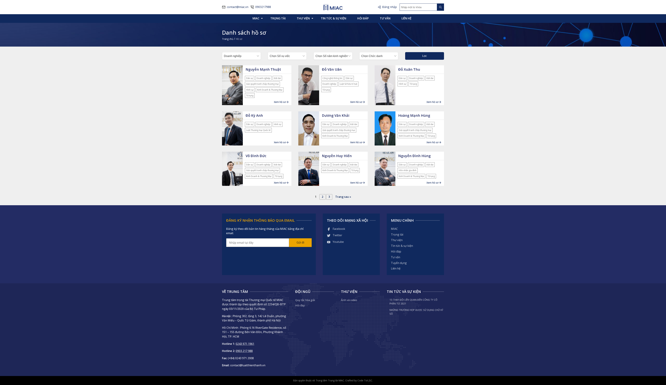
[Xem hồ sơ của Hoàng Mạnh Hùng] (385, 128)
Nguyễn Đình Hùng (414, 155)
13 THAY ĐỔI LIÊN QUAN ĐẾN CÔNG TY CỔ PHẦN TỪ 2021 (413, 301)
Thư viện (303, 18)
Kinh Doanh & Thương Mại (269, 89)
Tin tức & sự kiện (333, 18)
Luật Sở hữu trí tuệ (348, 83)
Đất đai (277, 78)
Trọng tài (278, 18)
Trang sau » (343, 197)
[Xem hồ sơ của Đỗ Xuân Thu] (385, 85)
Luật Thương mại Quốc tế (258, 130)
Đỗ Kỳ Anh (254, 115)
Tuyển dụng (399, 263)
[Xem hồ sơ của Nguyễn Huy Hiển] (308, 169)
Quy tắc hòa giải (305, 300)
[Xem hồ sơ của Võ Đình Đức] (232, 169)
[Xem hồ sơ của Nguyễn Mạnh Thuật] (232, 85)
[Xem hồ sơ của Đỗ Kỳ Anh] (232, 128)
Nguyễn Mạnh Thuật (263, 69)
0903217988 (263, 7)
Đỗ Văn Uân (332, 69)
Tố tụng (249, 95)
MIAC (256, 18)
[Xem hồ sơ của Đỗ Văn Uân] (308, 85)
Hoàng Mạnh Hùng (414, 115)
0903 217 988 (244, 351)
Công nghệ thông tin (332, 78)
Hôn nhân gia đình (407, 170)
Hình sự (250, 89)
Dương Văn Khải (335, 115)
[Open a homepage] (333, 7)
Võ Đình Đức (256, 155)
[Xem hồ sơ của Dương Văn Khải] (308, 128)
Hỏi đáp (363, 18)
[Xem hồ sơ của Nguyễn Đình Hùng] (385, 169)
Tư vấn (385, 18)
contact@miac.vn (237, 7)
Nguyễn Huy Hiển (337, 155)
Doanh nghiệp (263, 78)
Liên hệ (406, 18)
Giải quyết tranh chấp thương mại (262, 83)
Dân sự (249, 78)
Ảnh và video (349, 300)
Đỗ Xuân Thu (409, 69)
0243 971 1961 (245, 344)
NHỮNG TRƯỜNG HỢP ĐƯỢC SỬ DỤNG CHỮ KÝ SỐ (416, 311)
